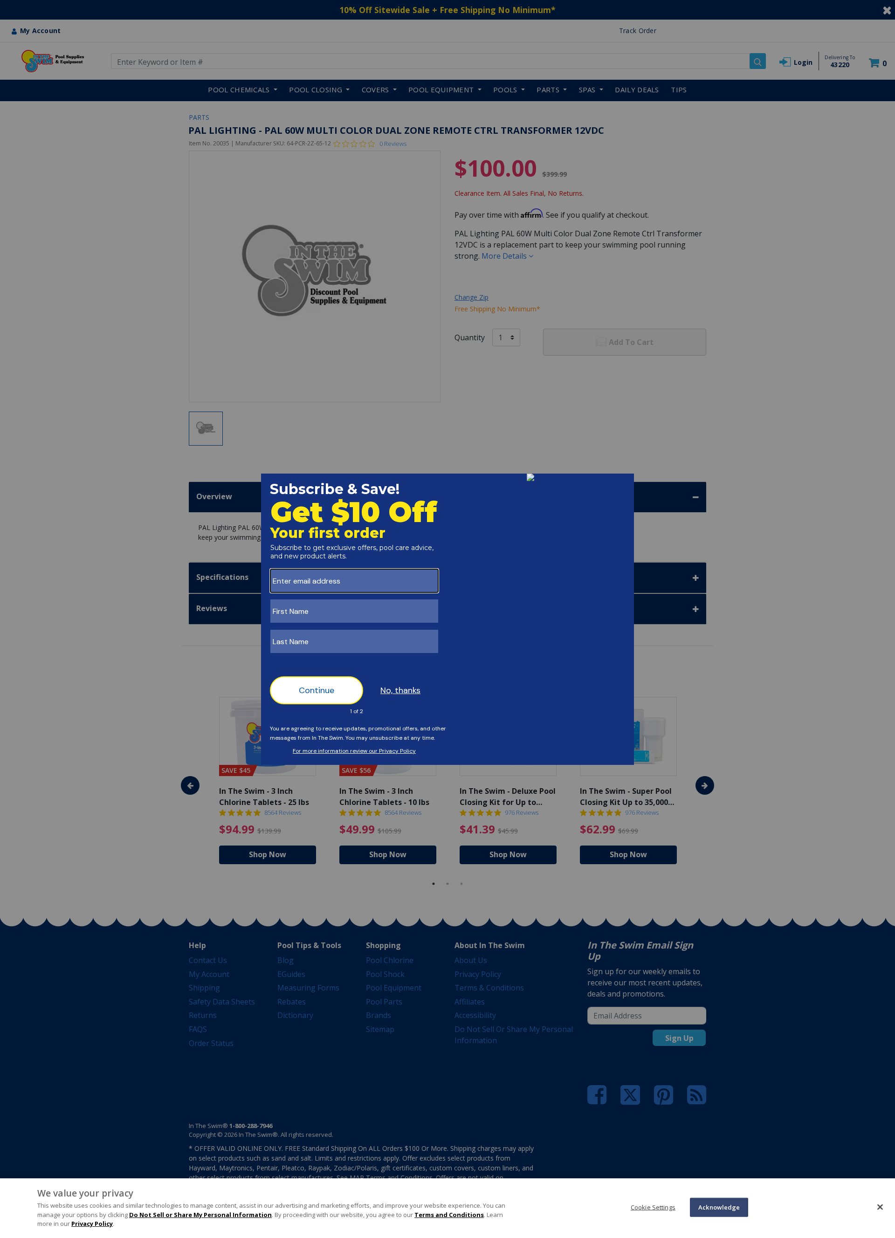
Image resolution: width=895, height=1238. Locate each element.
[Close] (880, 1207)
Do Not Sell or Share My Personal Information (200, 1214)
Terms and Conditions (449, 1214)
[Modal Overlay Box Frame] (447, 619)
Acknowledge (719, 1207)
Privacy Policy (92, 1223)
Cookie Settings (653, 1207)
